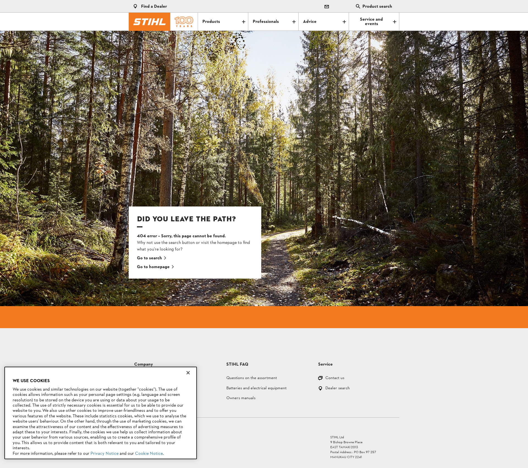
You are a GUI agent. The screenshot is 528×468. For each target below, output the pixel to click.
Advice (310, 22)
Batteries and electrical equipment (256, 388)
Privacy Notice (104, 454)
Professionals (266, 22)
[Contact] (326, 6)
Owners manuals (240, 398)
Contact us (334, 378)
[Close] (188, 373)
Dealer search (337, 388)
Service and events (371, 22)
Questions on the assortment (251, 378)
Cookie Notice (149, 454)
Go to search (149, 258)
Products (211, 22)
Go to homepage (153, 267)
